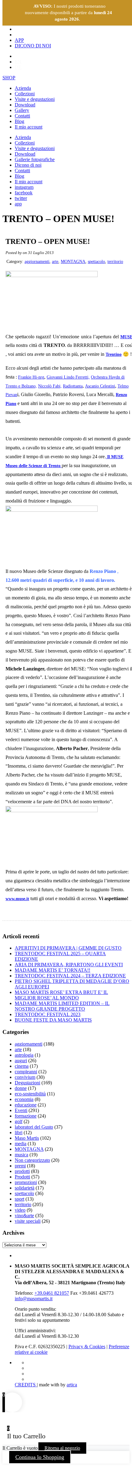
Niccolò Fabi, (50, 386)
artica (72, 1384)
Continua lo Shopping (39, 1457)
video (20, 1210)
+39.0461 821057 (51, 1293)
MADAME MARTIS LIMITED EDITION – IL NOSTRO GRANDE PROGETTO (62, 1006)
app (18, 203)
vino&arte (24, 1215)
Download (25, 104)
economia (24, 1099)
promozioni (26, 1182)
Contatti (22, 115)
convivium (25, 1077)
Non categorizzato (32, 1160)
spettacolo (96, 261)
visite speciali (28, 1221)
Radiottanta (73, 386)
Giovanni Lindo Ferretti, (68, 377)
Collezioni (25, 93)
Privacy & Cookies (86, 1346)
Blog (19, 121)
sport (19, 1199)
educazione (26, 1104)
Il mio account (28, 126)
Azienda (23, 88)
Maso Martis (27, 1138)
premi (20, 1165)
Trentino (114, 354)
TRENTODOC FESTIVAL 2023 (47, 1014)
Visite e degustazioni (35, 99)
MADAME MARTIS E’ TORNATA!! (52, 970)
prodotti (22, 1171)
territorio (115, 261)
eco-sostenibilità (30, 1093)
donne (21, 1088)
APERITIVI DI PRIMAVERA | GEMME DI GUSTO (68, 948)
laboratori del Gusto (34, 1127)
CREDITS (26, 1384)
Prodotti (22, 1176)
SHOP (8, 77)
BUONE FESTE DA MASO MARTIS (53, 1020)
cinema (22, 1066)
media (20, 1143)
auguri (21, 1060)
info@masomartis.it (33, 1298)
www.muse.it (17, 898)
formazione (26, 1115)
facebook (24, 192)
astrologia (24, 1055)
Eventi (21, 1110)
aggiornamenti (37, 261)
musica (21, 1154)
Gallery (22, 110)
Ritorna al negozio (62, 1448)
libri (18, 1132)
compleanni (26, 1071)
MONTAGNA (73, 261)
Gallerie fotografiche (35, 159)
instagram (24, 187)
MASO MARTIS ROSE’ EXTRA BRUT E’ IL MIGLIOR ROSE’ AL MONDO (61, 995)
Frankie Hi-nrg (31, 377)
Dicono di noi (28, 165)
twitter (21, 198)
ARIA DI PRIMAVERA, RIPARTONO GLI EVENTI (69, 964)
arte (55, 261)
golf (18, 1121)
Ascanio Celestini (100, 386)
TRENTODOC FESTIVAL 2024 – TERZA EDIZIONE (70, 975)
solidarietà (24, 1187)
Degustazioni (27, 1082)
